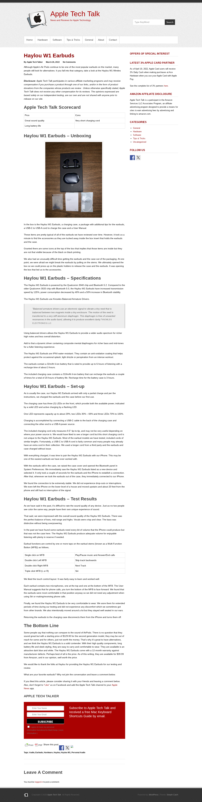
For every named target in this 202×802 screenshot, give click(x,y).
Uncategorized (139, 142)
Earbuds (39, 752)
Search (169, 22)
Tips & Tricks (73, 39)
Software (57, 39)
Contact (113, 39)
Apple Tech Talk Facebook (158, 12)
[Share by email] (73, 747)
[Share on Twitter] (67, 747)
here (166, 86)
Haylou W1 (66, 752)
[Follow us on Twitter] (138, 157)
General (89, 39)
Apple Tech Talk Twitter (165, 12)
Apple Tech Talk (75, 14)
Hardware (43, 39)
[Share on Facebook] (61, 747)
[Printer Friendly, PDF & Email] (33, 745)
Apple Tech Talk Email (172, 12)
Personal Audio (78, 752)
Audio (31, 752)
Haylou (57, 752)
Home (29, 39)
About (101, 39)
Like (47, 685)
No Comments (69, 62)
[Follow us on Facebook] (132, 157)
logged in (39, 782)
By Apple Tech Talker (33, 62)
